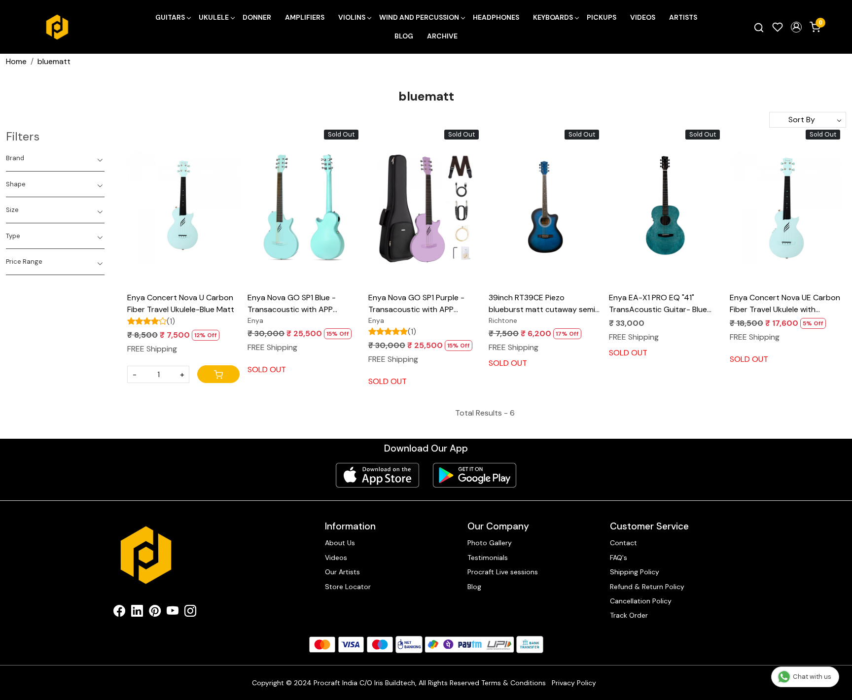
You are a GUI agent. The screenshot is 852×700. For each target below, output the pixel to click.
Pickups (601, 17)
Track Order (629, 615)
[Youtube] (172, 612)
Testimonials (487, 557)
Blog (403, 36)
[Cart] (218, 374)
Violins (351, 17)
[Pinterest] (155, 612)
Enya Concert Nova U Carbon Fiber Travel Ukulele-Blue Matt (180, 303)
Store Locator (348, 586)
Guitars (170, 17)
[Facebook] (119, 612)
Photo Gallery (489, 542)
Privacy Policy (574, 682)
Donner (257, 17)
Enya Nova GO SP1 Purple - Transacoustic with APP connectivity (416, 303)
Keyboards (553, 17)
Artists (683, 17)
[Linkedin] (137, 612)
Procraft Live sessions (502, 571)
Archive (442, 36)
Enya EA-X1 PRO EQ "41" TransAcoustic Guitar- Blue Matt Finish (658, 303)
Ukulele (214, 17)
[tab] (55, 158)
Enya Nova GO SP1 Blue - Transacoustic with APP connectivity (292, 303)
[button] (796, 27)
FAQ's (618, 557)
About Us (340, 542)
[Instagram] (190, 612)
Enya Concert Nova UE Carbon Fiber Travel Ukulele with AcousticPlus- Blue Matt (785, 303)
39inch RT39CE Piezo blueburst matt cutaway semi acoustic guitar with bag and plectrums (542, 303)
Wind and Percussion (419, 17)
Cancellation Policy (641, 600)
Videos (642, 17)
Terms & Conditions (513, 682)
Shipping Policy (634, 571)
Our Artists (342, 571)
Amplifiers (304, 17)
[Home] (57, 27)
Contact (623, 542)
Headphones (496, 17)
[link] (758, 27)
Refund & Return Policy (647, 586)
